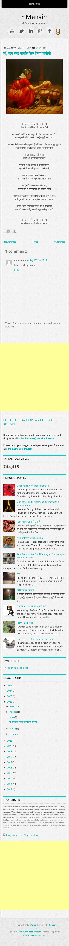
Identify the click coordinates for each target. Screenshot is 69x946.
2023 (9, 696)
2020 (9, 746)
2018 (9, 756)
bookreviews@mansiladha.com (37, 438)
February (14, 734)
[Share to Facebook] (15, 231)
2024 (9, 690)
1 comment (41, 48)
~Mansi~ (34, 17)
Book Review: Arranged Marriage (33, 485)
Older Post (59, 241)
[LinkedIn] (30, 30)
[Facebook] (49, 30)
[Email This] (5, 231)
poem (28, 48)
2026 (9, 685)
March (13, 728)
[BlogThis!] (8, 231)
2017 (9, 762)
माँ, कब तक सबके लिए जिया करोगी (27, 53)
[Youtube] (11, 30)
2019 (9, 751)
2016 (9, 767)
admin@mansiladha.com (19, 448)
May (12, 717)
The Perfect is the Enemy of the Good (35, 639)
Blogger (52, 925)
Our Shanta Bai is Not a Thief (31, 606)
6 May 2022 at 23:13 (37, 260)
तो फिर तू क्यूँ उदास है (25, 590)
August (13, 711)
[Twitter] (21, 30)
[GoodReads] (57, 34)
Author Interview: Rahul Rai (30, 537)
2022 (9, 701)
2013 (9, 784)
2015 (9, 773)
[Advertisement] (34, 377)
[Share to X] (11, 231)
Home (35, 241)
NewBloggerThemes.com (34, 935)
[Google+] (40, 30)
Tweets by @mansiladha (15, 667)
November (15, 706)
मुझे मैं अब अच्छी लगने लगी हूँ (28, 521)
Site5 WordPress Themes (29, 932)
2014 (9, 778)
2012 (9, 789)
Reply (16, 270)
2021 (9, 740)
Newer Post (10, 241)
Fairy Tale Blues (25, 622)
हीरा (18, 573)
